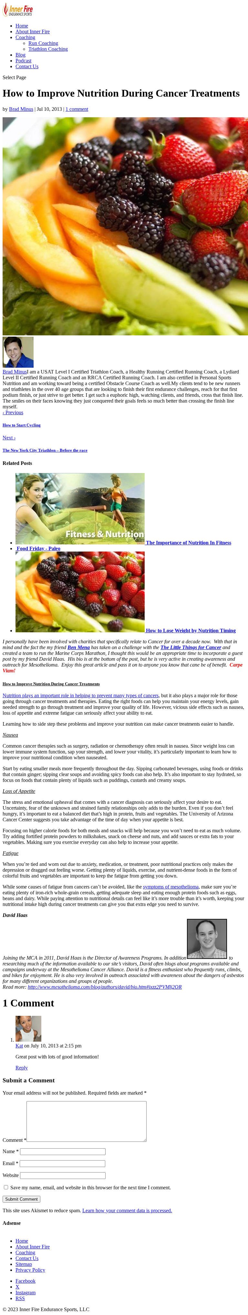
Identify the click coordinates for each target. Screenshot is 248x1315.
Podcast (23, 60)
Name (11, 1151)
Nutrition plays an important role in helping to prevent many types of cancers (81, 695)
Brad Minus (21, 109)
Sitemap (24, 1264)
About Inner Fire (33, 31)
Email (10, 1163)
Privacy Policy (30, 1270)
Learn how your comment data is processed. (127, 1210)
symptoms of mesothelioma (171, 886)
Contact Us (27, 66)
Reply (22, 1067)
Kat (19, 1045)
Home (22, 25)
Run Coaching (43, 43)
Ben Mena (78, 647)
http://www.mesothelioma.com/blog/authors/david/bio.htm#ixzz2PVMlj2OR (105, 987)
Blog (21, 55)
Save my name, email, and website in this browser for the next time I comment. (90, 1187)
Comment (14, 1140)
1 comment (77, 109)
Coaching (25, 37)
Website (11, 1175)
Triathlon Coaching (48, 49)
